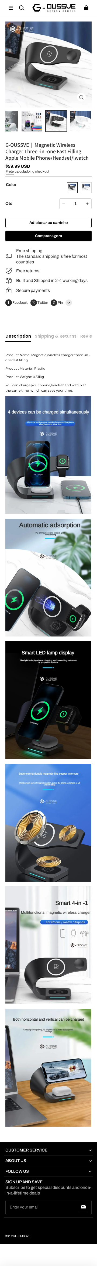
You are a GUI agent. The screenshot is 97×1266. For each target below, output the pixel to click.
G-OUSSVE (22, 1236)
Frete (10, 171)
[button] (10, 7)
